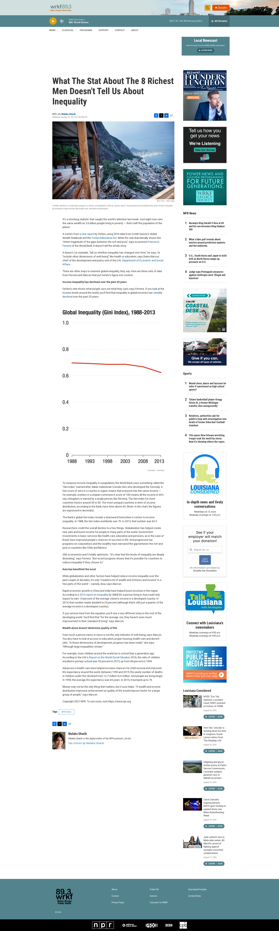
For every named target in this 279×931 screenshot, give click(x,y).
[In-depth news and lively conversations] (205, 474)
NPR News (66, 712)
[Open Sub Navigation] (58, 30)
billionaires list (104, 237)
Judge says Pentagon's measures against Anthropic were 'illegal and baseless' (207, 275)
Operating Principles (197, 889)
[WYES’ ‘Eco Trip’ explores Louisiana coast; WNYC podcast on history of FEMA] (192, 701)
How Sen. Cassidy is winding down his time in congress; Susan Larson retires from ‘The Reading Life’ (214, 734)
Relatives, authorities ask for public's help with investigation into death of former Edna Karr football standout (208, 420)
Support (104, 30)
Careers (153, 896)
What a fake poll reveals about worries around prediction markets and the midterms (207, 242)
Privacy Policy (118, 902)
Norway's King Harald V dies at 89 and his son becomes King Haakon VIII (207, 226)
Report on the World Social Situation (109, 657)
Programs (86, 30)
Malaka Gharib (68, 114)
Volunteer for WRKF (159, 902)
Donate (222, 7)
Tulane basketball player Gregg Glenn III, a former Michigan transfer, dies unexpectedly (205, 402)
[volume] (61, 21)
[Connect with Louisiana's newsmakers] (205, 600)
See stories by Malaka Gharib (86, 743)
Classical (68, 30)
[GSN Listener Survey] (205, 145)
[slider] (66, 21)
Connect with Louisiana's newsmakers (204, 625)
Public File (154, 889)
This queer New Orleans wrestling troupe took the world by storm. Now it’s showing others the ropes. (207, 438)
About (134, 30)
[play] (53, 21)
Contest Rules (194, 896)
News (52, 30)
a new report (87, 233)
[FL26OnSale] (205, 95)
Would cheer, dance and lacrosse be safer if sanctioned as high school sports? (207, 386)
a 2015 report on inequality (93, 594)
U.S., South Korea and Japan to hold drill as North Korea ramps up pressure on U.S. (208, 259)
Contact (120, 30)
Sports (187, 373)
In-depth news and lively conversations (205, 504)
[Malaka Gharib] (58, 740)
